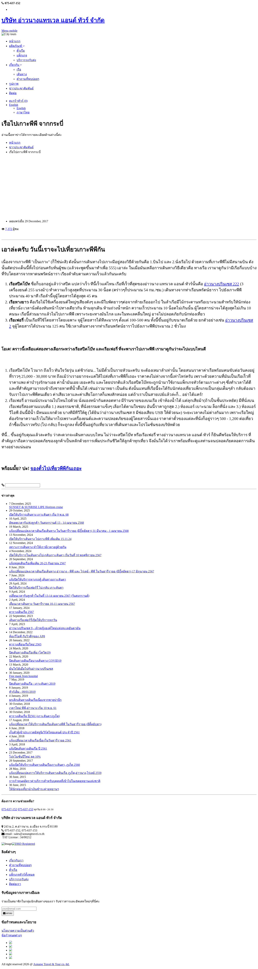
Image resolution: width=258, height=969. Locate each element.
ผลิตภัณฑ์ (16, 46)
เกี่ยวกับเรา (16, 860)
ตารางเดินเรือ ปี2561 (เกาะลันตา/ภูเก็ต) (34, 716)
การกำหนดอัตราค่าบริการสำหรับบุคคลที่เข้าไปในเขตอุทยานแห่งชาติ (54, 781)
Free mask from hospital (23, 676)
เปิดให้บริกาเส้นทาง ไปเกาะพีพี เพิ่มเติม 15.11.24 (40, 539)
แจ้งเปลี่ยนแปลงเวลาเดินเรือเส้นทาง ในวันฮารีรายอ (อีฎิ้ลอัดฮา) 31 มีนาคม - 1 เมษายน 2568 (69, 530)
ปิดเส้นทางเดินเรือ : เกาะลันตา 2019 (32, 683)
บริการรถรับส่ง (26, 60)
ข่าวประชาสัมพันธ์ (21, 88)
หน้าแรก (14, 41)
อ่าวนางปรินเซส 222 (221, 284)
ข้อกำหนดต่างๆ (12, 935)
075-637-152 (9, 809)
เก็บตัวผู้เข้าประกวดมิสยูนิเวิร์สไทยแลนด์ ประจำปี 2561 (44, 732)
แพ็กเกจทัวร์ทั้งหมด (22, 874)
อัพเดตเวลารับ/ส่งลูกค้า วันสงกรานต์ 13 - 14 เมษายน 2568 (46, 522)
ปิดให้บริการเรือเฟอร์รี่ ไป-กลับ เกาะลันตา (36, 587)
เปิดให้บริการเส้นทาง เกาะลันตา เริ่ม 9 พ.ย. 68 (39, 514)
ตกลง (8, 913)
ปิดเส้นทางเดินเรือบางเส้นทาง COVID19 (35, 660)
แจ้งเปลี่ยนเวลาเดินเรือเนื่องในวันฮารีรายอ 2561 (40, 740)
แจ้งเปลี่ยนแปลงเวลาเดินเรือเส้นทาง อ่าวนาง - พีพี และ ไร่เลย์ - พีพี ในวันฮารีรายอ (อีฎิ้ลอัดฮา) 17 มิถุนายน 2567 (81, 571)
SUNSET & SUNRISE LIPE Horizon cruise (36, 507)
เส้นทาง (22, 74)
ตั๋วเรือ (21, 50)
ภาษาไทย (23, 112)
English (13, 104)
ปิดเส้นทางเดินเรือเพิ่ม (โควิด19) (30, 652)
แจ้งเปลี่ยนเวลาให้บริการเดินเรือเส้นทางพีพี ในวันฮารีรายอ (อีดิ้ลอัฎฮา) (55, 724)
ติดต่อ (13, 93)
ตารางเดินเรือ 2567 (21, 612)
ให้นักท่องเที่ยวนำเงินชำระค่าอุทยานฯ (34, 789)
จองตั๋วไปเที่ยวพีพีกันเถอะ (56, 468)
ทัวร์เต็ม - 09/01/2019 (22, 691)
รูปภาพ (14, 83)
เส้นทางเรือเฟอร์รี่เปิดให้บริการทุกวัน (33, 620)
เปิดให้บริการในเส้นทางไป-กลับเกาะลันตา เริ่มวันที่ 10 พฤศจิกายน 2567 (55, 555)
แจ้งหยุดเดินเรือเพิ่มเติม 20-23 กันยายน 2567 (37, 563)
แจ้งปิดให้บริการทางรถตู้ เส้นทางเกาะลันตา (37, 579)
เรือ (19, 69)
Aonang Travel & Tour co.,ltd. (51, 964)
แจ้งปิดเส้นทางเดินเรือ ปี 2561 (28, 748)
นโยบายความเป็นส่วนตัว (18, 930)
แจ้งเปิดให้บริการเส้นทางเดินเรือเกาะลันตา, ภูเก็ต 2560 (44, 764)
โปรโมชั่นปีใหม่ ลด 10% (25, 756)
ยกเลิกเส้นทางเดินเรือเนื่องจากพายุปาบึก (35, 699)
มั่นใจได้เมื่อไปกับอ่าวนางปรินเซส (31, 668)
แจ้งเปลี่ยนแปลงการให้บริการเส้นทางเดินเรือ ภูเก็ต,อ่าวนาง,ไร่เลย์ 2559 (55, 772)
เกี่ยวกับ (14, 64)
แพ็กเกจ (22, 55)
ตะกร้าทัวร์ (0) (18, 100)
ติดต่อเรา (15, 884)
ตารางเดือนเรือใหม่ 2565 (25, 644)
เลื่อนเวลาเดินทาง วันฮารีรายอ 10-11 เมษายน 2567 (42, 603)
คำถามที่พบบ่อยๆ (28, 79)
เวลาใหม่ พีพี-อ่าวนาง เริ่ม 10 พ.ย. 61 (32, 708)
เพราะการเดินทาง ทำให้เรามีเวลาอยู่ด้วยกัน (37, 547)
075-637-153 (25, 809)
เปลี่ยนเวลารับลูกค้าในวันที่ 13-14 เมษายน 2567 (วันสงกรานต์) (49, 595)
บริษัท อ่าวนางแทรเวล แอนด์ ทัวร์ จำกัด (53, 20)
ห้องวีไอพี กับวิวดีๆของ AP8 (27, 636)
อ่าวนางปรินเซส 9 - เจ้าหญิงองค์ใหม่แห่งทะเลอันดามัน (44, 628)
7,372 (9, 229)
